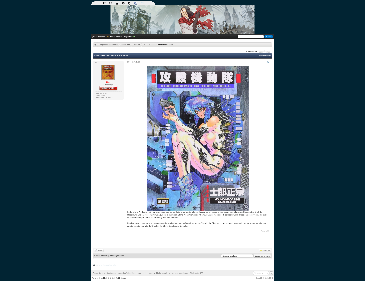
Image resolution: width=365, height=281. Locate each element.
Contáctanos (111, 273)
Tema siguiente (116, 255)
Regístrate (128, 37)
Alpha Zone (125, 45)
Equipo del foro (99, 273)
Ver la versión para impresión (106, 265)
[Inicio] (96, 45)
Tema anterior (101, 255)
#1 (268, 62)
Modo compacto (265, 55)
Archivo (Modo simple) (158, 273)
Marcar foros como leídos (178, 273)
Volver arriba (143, 273)
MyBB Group (120, 278)
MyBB (103, 278)
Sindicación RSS (196, 273)
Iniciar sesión (116, 37)
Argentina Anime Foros (109, 45)
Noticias (137, 45)
